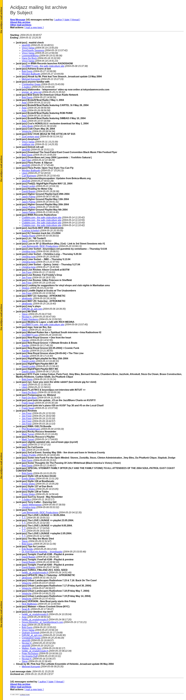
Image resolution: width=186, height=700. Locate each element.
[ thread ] (75, 19)
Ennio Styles (28, 478)
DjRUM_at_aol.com (32, 309)
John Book (27, 126)
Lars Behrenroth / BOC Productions (40, 246)
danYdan (26, 160)
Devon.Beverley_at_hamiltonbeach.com (42, 622)
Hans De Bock (29, 58)
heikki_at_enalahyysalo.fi (35, 572)
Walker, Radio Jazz (32, 648)
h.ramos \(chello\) (31, 230)
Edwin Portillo (29, 455)
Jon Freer (27, 272)
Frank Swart (28, 403)
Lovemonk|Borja (30, 55)
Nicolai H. (27, 316)
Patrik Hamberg (30, 319)
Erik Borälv (27, 549)
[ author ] (58, 19)
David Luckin (28, 186)
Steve (25, 241)
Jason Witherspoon (32, 504)
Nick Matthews (29, 604)
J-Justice (26, 87)
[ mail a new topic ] (34, 27)
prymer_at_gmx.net (32, 92)
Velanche (27, 131)
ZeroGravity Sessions (33, 50)
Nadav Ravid (28, 236)
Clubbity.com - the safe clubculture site (41, 217)
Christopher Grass (31, 84)
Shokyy (25, 288)
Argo (24, 102)
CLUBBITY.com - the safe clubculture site (43, 66)
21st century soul (30, 136)
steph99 (26, 45)
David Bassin (29, 191)
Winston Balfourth (31, 74)
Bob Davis (27, 71)
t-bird (24, 173)
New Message (17, 19)
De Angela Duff (29, 656)
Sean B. (26, 609)
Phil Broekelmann (31, 429)
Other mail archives (20, 25)
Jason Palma (28, 196)
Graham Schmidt (30, 632)
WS (24, 450)
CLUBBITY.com (30, 335)
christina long (29, 251)
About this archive (20, 22)
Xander (25, 340)
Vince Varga (28, 48)
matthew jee (28, 144)
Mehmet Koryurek (31, 79)
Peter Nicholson (30, 653)
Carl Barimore (29, 175)
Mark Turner (28, 434)
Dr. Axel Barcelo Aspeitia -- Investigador (42, 551)
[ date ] (67, 19)
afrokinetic (27, 298)
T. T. (24, 518)
